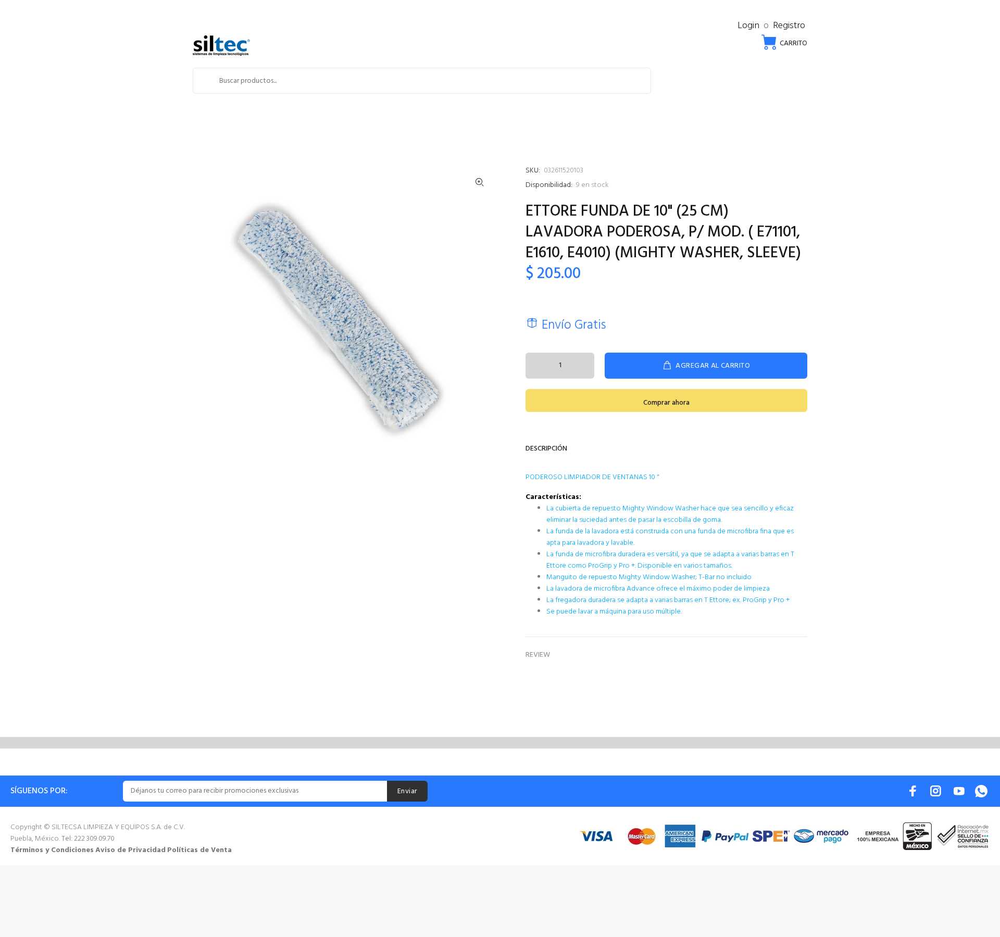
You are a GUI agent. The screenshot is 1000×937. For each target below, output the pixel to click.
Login (748, 25)
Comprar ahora (666, 403)
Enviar (407, 791)
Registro (789, 25)
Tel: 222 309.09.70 (88, 839)
